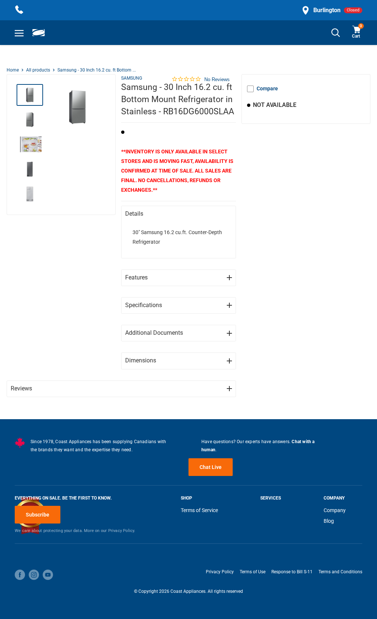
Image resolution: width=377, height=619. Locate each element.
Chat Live (211, 467)
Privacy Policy (220, 571)
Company (335, 510)
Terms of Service (199, 510)
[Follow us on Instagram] (34, 575)
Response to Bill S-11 (292, 571)
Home (13, 70)
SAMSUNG (131, 78)
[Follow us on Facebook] (20, 575)
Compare (267, 88)
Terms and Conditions (340, 571)
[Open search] (335, 32)
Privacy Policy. (121, 530)
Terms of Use (252, 571)
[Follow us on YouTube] (48, 575)
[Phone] (19, 10)
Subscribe (37, 515)
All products (38, 70)
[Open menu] (19, 33)
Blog (329, 521)
